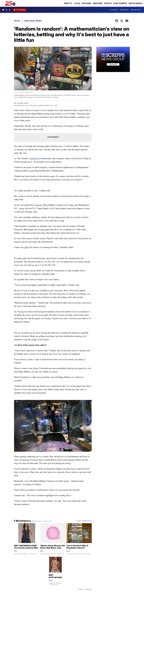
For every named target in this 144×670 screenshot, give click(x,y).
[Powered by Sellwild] (88, 589)
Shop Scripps (120, 3)
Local (77, 3)
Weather (97, 3)
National (86, 3)
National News (136, 10)
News (17, 21)
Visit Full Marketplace (84, 521)
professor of (35, 158)
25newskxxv (7, 10)
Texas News (124, 10)
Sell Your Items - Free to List (41, 521)
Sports (108, 3)
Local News (114, 10)
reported (38, 204)
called (26, 247)
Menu (67, 3)
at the (32, 170)
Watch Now (135, 3)
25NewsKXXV (3, 10)
